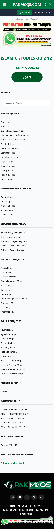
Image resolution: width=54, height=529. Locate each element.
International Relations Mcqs (13, 369)
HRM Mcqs (6, 201)
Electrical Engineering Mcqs (13, 232)
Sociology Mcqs (8, 347)
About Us (22, 506)
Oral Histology (7, 294)
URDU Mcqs (6, 179)
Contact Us (36, 506)
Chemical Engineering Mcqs (13, 245)
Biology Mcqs (7, 170)
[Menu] (4, 4)
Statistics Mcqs (7, 356)
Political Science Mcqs (10, 351)
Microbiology (6, 285)
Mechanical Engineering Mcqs (14, 241)
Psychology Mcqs (8, 330)
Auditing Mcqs (7, 214)
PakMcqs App (9, 510)
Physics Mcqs (7, 161)
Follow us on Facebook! (13, 463)
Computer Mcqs (8, 152)
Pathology (5, 307)
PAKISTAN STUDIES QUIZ (12, 418)
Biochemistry (7, 272)
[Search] (49, 4)
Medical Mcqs (7, 268)
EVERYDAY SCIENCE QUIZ (12, 422)
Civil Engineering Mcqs (11, 237)
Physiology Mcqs (8, 303)
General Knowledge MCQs (12, 131)
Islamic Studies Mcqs (10, 148)
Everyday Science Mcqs (11, 157)
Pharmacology (7, 312)
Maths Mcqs (6, 126)
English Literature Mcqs (11, 360)
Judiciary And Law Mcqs (11, 365)
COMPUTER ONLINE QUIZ (13, 427)
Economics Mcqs (8, 343)
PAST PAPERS (42, 510)
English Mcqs (6, 122)
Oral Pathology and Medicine (14, 298)
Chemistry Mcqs (8, 166)
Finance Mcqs (7, 197)
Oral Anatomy (7, 290)
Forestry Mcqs (7, 338)
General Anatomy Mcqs (11, 281)
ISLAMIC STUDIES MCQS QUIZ (15, 409)
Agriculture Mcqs (8, 334)
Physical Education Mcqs (12, 373)
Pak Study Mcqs (8, 144)
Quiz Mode (25, 13)
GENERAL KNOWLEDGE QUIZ (14, 414)
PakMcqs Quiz (26, 510)
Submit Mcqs (6, 391)
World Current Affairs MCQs (13, 139)
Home (12, 506)
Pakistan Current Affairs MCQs (14, 135)
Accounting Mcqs (8, 210)
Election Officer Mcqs (10, 445)
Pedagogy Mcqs (8, 174)
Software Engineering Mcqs (13, 250)
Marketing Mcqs (8, 205)
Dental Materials (8, 276)
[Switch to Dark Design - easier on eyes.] (45, 4)
